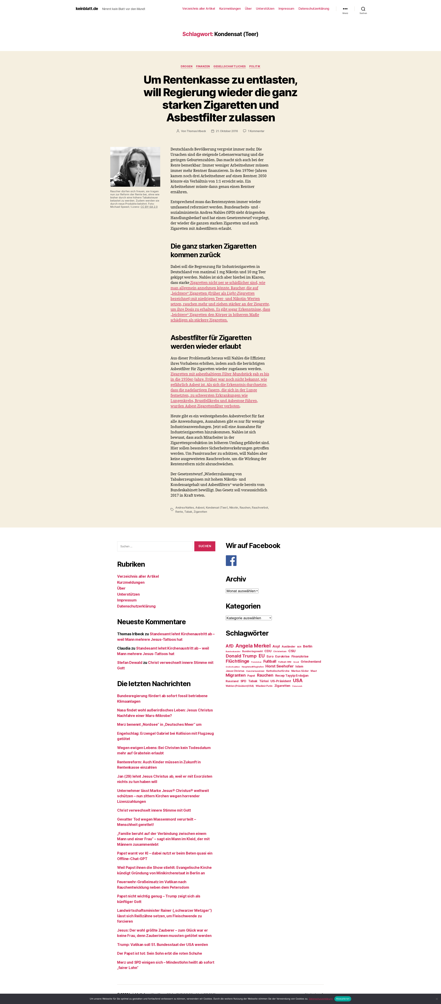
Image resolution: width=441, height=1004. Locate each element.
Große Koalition (233, 667)
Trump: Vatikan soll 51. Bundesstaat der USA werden (162, 944)
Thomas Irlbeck (196, 131)
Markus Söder (300, 670)
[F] (275, 560)
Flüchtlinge (237, 661)
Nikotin (233, 507)
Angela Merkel (253, 646)
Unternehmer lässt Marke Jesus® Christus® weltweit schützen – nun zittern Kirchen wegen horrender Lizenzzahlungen (163, 796)
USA (298, 680)
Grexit (296, 662)
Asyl (276, 646)
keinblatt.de (87, 9)
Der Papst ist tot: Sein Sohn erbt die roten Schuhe (159, 953)
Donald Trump (241, 656)
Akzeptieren (343, 998)
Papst (251, 675)
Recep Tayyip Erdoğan (292, 675)
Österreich (297, 686)
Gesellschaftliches (229, 66)
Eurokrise (282, 656)
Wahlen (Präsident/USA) (240, 686)
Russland (232, 681)
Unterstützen (265, 8)
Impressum (286, 8)
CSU (291, 651)
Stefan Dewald (129, 662)
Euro (270, 656)
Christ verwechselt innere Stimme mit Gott (154, 810)
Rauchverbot (260, 507)
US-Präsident (280, 681)
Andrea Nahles (184, 507)
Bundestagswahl (252, 651)
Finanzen (203, 66)
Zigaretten (200, 511)
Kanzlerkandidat (255, 671)
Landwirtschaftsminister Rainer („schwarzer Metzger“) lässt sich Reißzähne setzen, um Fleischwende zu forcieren (164, 915)
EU (262, 656)
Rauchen (245, 507)
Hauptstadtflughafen (253, 666)
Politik (254, 66)
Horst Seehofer (279, 666)
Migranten (236, 675)
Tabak (188, 511)
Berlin (307, 646)
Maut (314, 671)
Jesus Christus (235, 670)
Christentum (279, 651)
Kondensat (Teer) (217, 507)
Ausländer (288, 646)
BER (299, 646)
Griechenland (311, 661)
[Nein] (436, 999)
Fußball (269, 661)
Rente (179, 511)
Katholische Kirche (277, 670)
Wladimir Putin (264, 686)
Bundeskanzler (233, 651)
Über (248, 8)
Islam (299, 666)
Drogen (186, 66)
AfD (230, 646)
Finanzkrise (300, 656)
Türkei (264, 681)
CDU (267, 651)
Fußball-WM (284, 662)
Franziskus (256, 662)
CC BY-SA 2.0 (149, 206)
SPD (243, 681)
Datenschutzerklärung (314, 8)
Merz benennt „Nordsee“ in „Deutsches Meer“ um (159, 724)
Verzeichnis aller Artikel (198, 8)
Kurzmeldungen (230, 8)
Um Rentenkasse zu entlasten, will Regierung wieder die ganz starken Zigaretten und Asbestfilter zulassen (220, 98)
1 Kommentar (256, 131)
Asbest (199, 507)
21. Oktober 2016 (227, 131)
